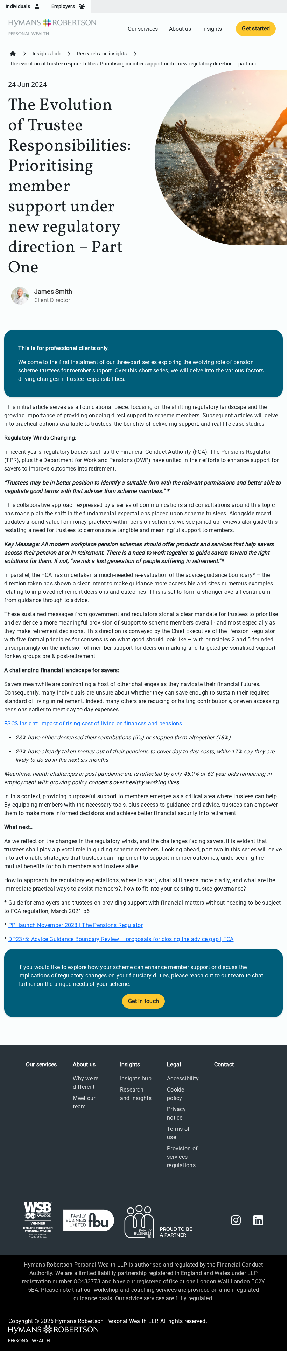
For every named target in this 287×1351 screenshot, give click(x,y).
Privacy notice (176, 1113)
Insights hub (47, 53)
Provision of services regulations (182, 1157)
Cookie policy (175, 1093)
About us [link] (180, 29)
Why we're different (85, 1082)
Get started (256, 28)
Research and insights (102, 53)
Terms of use (178, 1133)
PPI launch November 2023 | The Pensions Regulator (75, 925)
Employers (63, 6)
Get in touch (143, 1001)
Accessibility (183, 1078)
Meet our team (84, 1102)
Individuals (18, 6)
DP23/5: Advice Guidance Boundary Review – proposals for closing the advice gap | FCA (121, 939)
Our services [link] (143, 29)
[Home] (13, 53)
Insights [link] (212, 29)
